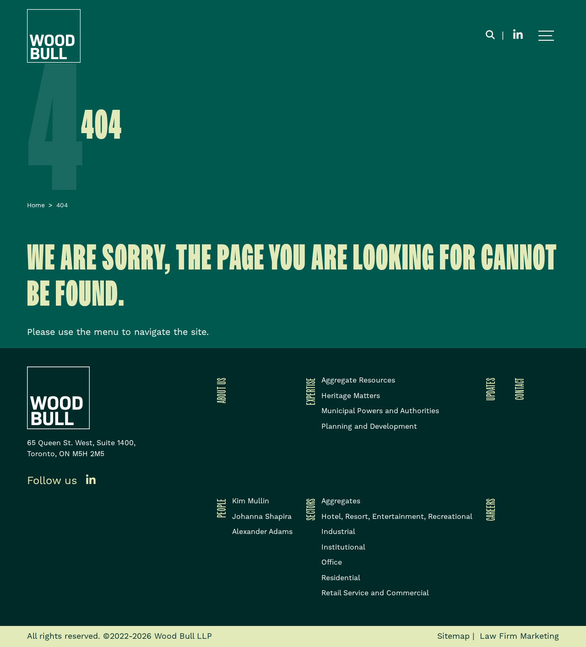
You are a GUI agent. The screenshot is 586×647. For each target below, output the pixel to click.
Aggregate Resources (358, 380)
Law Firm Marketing (519, 636)
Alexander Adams (262, 531)
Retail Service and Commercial (375, 593)
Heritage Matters (350, 395)
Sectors (309, 509)
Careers (489, 509)
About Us (219, 390)
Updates (489, 388)
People (219, 508)
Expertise (309, 391)
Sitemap (453, 636)
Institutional (343, 547)
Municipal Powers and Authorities (380, 410)
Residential (340, 577)
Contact (517, 388)
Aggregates (340, 501)
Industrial (338, 531)
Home (36, 205)
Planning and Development (369, 426)
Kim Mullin (250, 501)
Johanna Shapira (262, 516)
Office (331, 562)
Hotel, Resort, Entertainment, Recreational (396, 516)
